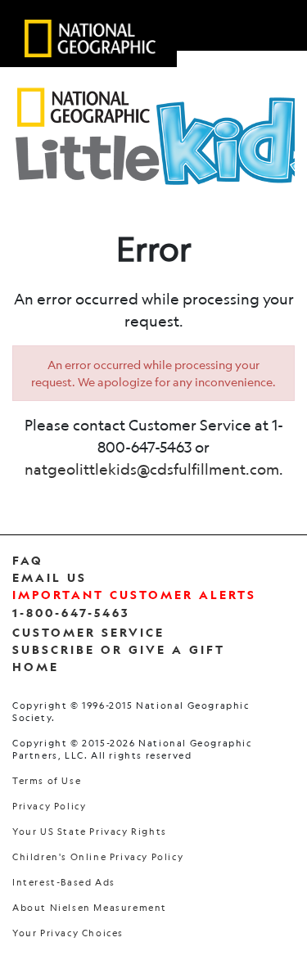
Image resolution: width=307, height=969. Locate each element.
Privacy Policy (49, 806)
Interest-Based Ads (63, 883)
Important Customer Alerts (134, 594)
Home (35, 666)
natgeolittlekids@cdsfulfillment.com (152, 469)
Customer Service (88, 632)
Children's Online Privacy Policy (97, 857)
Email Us (49, 577)
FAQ (27, 560)
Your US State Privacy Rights (89, 832)
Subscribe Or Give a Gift (118, 649)
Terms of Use (46, 781)
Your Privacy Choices (68, 933)
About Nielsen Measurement (89, 908)
